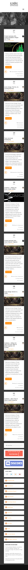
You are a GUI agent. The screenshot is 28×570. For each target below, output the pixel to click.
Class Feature (15, 276)
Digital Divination (10, 496)
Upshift (8, 528)
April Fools (16, 434)
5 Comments (20, 127)
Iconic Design (20, 329)
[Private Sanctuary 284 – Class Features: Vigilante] (14, 250)
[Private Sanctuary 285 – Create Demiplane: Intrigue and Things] (14, 47)
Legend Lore (9, 512)
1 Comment (21, 438)
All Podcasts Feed (10, 480)
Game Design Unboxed (11, 501)
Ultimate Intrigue (20, 172)
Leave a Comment (19, 331)
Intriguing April (20, 71)
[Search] (6, 445)
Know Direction (10, 485)
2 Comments (20, 280)
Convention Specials (11, 534)
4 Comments (20, 75)
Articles (21, 174)
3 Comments (20, 176)
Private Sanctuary (20, 73)
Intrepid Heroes (10, 507)
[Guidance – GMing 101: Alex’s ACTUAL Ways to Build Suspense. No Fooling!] (14, 355)
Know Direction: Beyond (11, 491)
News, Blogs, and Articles (12, 539)
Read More (8, 67)
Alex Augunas (11, 90)
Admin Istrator (11, 40)
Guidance (21, 227)
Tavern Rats (9, 523)
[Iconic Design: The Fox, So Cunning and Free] (14, 96)
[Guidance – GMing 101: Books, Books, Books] (14, 197)
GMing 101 (16, 225)
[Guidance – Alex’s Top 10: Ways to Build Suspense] (14, 408)
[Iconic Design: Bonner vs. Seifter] (14, 301)
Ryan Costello (11, 141)
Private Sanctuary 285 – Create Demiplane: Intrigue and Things (11, 37)
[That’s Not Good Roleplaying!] (14, 147)
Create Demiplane (14, 71)
